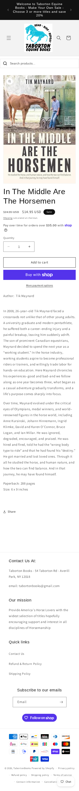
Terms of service (62, 775)
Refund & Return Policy (25, 664)
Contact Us (16, 654)
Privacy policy (66, 768)
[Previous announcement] (8, 10)
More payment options (39, 285)
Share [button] (12, 512)
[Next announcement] (71, 10)
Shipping (8, 218)
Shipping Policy (20, 674)
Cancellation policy (55, 781)
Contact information (28, 781)
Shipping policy (40, 775)
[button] (9, 38)
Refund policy (19, 775)
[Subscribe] (61, 702)
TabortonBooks (22, 768)
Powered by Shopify (43, 768)
